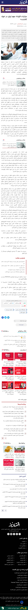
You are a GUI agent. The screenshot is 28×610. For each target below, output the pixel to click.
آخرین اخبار (22, 476)
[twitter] (16, 534)
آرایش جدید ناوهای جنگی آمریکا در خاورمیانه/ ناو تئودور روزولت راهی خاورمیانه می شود (14, 429)
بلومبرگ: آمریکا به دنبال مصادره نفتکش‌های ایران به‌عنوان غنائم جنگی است (14, 417)
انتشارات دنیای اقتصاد (22, 585)
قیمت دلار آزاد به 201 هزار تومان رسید (17, 489)
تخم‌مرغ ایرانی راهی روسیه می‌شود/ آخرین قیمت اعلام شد (12, 262)
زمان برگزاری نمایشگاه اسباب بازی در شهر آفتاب (14, 272)
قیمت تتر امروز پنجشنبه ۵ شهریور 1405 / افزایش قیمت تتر (15, 497)
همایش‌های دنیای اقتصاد (21, 587)
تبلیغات (23, 541)
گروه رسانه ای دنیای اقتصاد (20, 573)
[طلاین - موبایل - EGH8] (14, 9)
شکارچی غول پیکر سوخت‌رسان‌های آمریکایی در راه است (13, 421)
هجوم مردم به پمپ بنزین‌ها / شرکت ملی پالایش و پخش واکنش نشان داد (13, 407)
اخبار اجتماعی (10, 562)
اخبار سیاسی (10, 556)
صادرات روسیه (9, 310)
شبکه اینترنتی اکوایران (22, 577)
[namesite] (23, 2)
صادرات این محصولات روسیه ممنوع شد (16, 269)
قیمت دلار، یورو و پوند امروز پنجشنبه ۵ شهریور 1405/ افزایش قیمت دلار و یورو (14, 485)
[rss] (8, 534)
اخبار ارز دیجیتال (21, 564)
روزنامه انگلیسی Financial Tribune (19, 582)
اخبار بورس (22, 558)
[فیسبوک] (2, 317)
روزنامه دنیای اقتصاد (22, 575)
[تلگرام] (8, 317)
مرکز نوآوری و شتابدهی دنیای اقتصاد (18, 589)
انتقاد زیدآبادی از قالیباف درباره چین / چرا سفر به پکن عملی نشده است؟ (14, 480)
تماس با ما (23, 543)
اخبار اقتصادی (20, 24)
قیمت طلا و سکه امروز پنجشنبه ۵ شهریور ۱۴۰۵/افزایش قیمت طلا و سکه (13, 507)
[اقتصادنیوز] (14, 524)
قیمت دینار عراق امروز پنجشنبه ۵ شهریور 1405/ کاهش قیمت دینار (13, 492)
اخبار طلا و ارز (22, 556)
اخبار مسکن (10, 558)
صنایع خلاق (23, 312)
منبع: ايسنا (21, 324)
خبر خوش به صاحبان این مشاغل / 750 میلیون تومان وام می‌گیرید (12, 266)
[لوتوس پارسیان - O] (14, 608)
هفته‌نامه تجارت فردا (22, 580)
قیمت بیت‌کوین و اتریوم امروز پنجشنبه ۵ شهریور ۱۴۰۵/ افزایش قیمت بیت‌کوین (15, 502)
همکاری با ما (22, 546)
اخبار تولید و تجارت (21, 562)
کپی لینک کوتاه (23, 321)
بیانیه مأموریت (21, 548)
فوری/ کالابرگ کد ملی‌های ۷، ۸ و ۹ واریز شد (15, 425)
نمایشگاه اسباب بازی (21, 310)
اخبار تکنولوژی (10, 560)
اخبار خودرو (22, 560)
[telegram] (11, 534)
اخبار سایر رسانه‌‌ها (9, 564)
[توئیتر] (5, 317)
